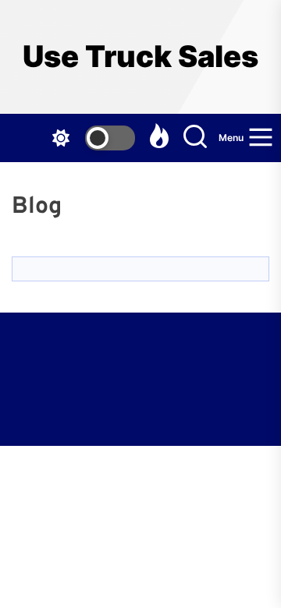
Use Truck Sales (140, 56)
